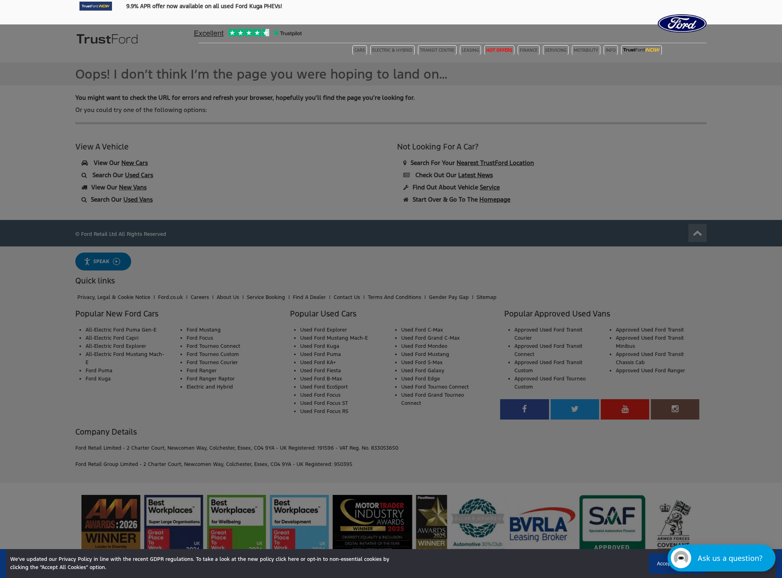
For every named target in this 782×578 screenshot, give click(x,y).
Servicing (556, 50)
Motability (586, 50)
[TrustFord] (108, 51)
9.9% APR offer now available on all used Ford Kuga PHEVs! (204, 6)
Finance (529, 50)
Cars (359, 50)
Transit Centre (437, 50)
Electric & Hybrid (392, 50)
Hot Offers (499, 50)
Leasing (470, 50)
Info (611, 50)
